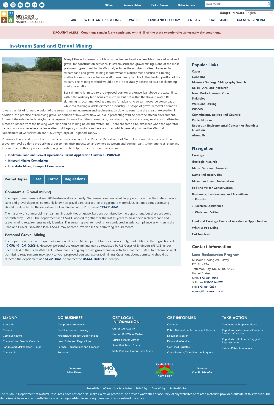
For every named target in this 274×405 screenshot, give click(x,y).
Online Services (186, 5)
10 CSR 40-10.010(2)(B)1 (21, 246)
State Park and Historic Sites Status (132, 351)
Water (134, 20)
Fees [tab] (37, 179)
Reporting (64, 352)
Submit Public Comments (237, 348)
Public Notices (202, 120)
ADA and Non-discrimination (117, 388)
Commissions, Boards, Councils (21, 341)
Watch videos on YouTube (28, 5)
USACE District (93, 259)
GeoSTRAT (199, 77)
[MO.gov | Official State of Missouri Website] (109, 370)
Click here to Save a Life (164, 370)
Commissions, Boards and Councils (216, 115)
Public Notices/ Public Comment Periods (191, 330)
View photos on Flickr (35, 5)
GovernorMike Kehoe (74, 370)
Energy (194, 20)
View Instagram (13, 5)
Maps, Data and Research (210, 88)
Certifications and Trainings (73, 330)
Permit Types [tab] (16, 179)
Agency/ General (251, 20)
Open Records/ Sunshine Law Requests (190, 352)
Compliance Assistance (71, 324)
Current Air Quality (123, 328)
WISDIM (198, 109)
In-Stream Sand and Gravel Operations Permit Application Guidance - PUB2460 (64, 155)
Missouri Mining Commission (28, 161)
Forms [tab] (53, 179)
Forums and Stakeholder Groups (22, 347)
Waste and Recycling (102, 20)
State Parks (218, 20)
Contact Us (9, 352)
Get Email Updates (178, 347)
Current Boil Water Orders (127, 334)
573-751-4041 (109, 207)
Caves (196, 72)
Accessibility (93, 388)
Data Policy (141, 388)
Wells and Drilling (204, 104)
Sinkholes (198, 99)
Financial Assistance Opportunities (78, 336)
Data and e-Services (178, 341)
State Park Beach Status (126, 345)
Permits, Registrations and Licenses (78, 347)
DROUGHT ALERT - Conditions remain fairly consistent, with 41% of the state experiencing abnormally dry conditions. (137, 33)
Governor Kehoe (132, 5)
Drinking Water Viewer (125, 340)
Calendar (172, 324)
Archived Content (178, 388)
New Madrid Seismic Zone (210, 93)
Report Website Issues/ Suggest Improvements (241, 340)
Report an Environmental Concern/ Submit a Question (242, 331)
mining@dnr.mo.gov (206, 291)
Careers (7, 330)
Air (73, 20)
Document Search (177, 336)
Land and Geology (164, 20)
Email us (42, 5)
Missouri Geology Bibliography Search (219, 82)
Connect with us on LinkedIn (21, 5)
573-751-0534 (207, 287)
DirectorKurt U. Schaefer (202, 370)
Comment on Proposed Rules (239, 324)
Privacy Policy (158, 388)
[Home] (22, 23)
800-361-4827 (213, 282)
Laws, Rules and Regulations (74, 341)
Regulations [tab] (75, 179)
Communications (12, 336)
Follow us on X (6, 5)
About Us (198, 135)
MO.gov (109, 5)
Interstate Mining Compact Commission (36, 166)
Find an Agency (159, 5)
